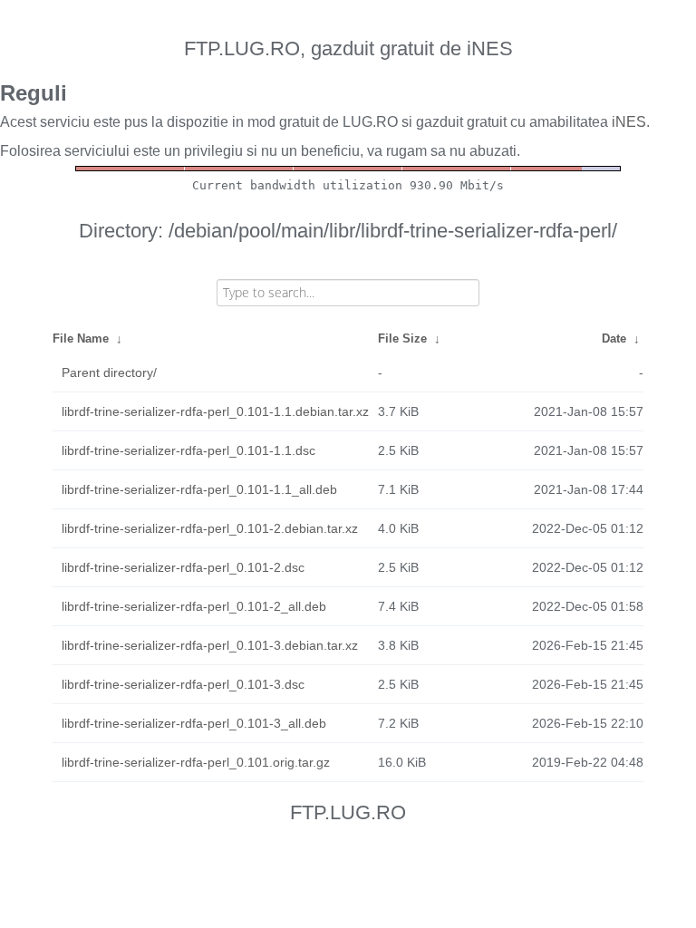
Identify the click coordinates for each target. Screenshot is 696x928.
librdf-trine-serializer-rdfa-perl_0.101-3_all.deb (194, 723)
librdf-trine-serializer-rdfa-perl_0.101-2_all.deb (194, 606)
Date (614, 338)
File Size (402, 338)
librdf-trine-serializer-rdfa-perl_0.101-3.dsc (183, 684)
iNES (629, 122)
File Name (81, 338)
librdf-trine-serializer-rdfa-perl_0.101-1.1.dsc (188, 450)
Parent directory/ (109, 372)
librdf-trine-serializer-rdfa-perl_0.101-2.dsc (183, 567)
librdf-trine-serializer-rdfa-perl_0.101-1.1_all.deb (199, 489)
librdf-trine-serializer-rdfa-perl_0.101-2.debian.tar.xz (210, 528)
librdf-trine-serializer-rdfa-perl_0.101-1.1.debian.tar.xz (215, 411)
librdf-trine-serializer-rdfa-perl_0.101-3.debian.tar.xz (210, 645)
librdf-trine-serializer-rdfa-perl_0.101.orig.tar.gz (196, 762)
